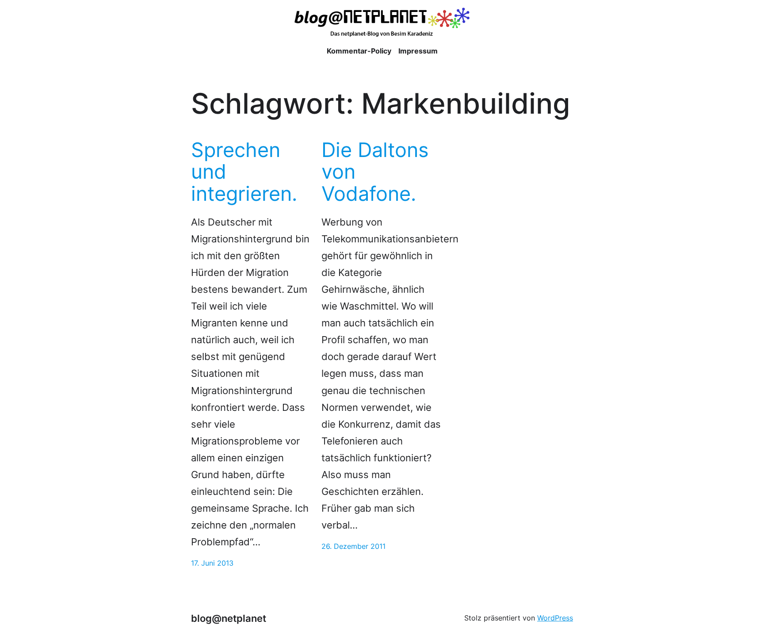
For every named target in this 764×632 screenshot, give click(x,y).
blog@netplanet (228, 618)
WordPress (555, 617)
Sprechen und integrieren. (244, 172)
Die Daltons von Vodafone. (375, 172)
